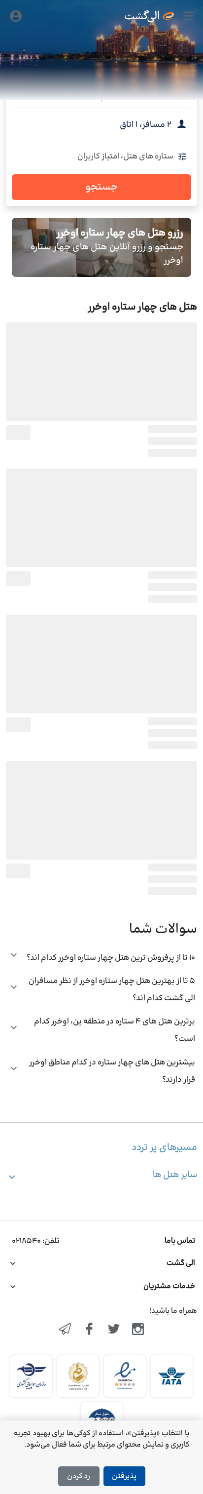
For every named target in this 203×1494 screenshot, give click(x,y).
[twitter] (113, 1330)
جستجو (101, 187)
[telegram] (65, 1330)
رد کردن (78, 1476)
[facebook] (89, 1330)
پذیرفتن (124, 1476)
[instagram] (138, 1330)
